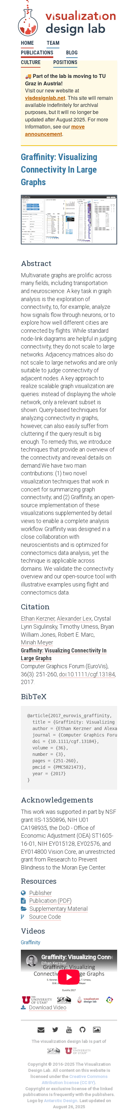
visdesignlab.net (45, 97)
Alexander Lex (74, 618)
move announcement (55, 130)
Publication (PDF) (50, 901)
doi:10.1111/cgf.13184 (87, 674)
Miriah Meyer (37, 642)
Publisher (40, 893)
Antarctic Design (60, 1100)
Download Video (47, 1007)
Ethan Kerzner (38, 618)
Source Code (45, 917)
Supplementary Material (59, 909)
